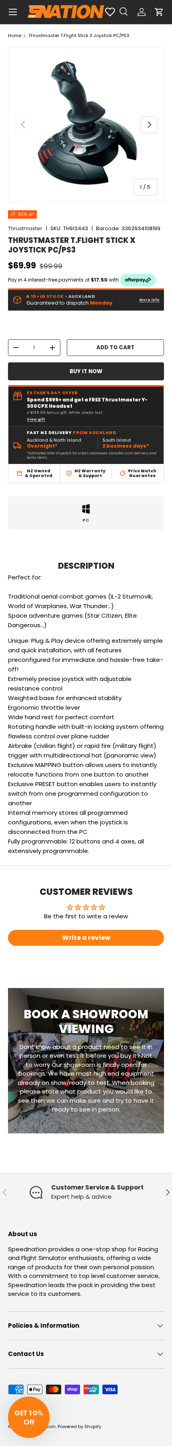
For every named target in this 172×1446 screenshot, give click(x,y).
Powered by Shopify (79, 1426)
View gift (36, 419)
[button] (159, 12)
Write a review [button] (86, 937)
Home (14, 35)
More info (149, 299)
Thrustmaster (25, 228)
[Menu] (13, 12)
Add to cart (115, 347)
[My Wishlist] (110, 12)
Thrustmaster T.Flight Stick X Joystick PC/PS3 (78, 35)
